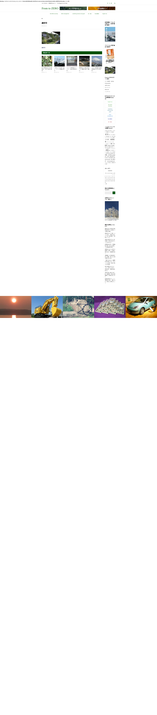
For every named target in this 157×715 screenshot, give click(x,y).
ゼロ (107, 134)
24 (105, 180)
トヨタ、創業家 (112, 137)
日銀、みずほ (108, 155)
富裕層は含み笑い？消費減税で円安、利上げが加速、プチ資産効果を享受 (110, 246)
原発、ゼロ (110, 150)
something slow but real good (78, 13)
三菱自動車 (109, 145)
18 (106, 179)
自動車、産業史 (110, 159)
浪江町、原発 (108, 157)
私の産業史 (97, 13)
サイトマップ (107, 87)
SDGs (106, 130)
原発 (107, 150)
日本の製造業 (111, 153)
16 (114, 177)
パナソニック (108, 141)
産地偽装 (111, 157)
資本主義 (108, 161)
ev (105, 130)
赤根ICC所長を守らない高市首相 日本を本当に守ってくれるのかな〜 (110, 241)
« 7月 (106, 183)
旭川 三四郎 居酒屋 (108, 156)
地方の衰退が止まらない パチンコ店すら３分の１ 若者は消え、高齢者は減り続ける (110, 268)
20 (109, 179)
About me (107, 89)
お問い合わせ (107, 85)
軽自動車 (111, 161)
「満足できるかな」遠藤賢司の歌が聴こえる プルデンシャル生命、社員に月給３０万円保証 (110, 262)
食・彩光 (90, 13)
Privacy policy (107, 83)
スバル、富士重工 (111, 132)
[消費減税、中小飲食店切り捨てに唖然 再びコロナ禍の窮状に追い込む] (15, 307)
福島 (107, 159)
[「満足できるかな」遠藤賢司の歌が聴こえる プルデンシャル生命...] (47, 307)
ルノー (109, 143)
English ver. (104, 13)
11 (106, 177)
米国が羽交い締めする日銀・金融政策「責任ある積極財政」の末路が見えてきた (110, 274)
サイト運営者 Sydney (109, 81)
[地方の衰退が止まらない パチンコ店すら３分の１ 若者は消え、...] (78, 307)
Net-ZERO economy (54, 13)
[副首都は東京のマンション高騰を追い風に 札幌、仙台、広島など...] (141, 307)
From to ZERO (50, 8)
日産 (114, 153)
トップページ (107, 91)
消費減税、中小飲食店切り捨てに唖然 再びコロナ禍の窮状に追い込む (110, 257)
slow (108, 130)
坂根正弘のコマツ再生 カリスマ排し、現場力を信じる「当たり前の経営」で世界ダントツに (110, 235)
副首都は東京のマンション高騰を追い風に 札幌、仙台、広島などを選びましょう (110, 280)
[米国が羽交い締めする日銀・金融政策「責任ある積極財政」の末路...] (110, 307)
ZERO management (65, 13)
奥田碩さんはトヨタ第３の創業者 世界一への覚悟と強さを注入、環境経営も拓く (110, 251)
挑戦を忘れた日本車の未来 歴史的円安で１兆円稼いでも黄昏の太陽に (110, 230)
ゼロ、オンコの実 (111, 134)
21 (111, 179)
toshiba (110, 130)
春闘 (112, 156)
